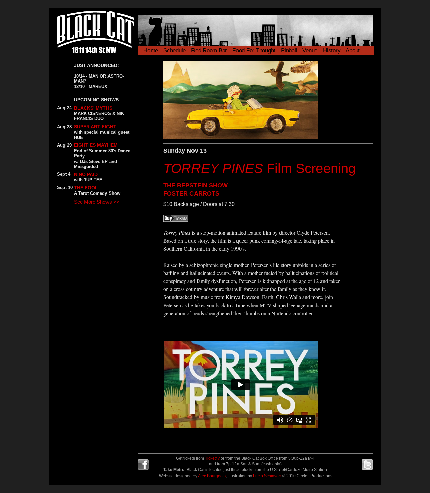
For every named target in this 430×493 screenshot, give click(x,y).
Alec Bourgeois (212, 476)
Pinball (289, 50)
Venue (309, 50)
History (331, 50)
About (353, 50)
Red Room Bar (209, 50)
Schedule (174, 50)
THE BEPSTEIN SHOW (195, 185)
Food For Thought (253, 50)
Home (150, 50)
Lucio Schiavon (267, 476)
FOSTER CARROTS (191, 193)
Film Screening (259, 168)
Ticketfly (212, 458)
